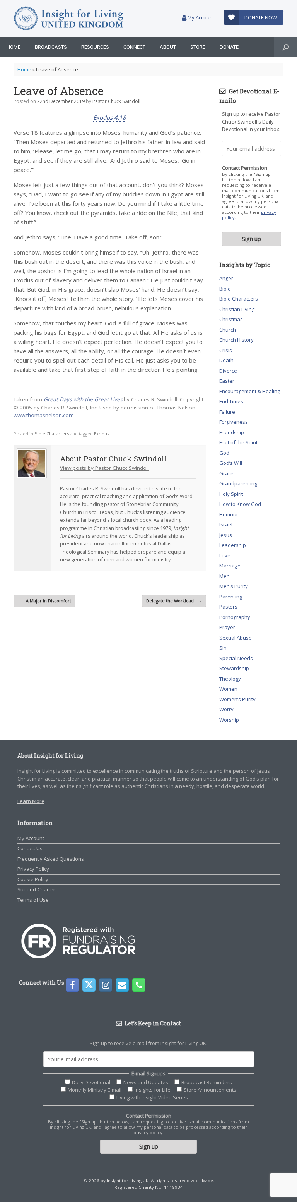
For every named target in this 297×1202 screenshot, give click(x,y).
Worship (229, 719)
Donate (229, 47)
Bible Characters (51, 434)
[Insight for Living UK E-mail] (122, 985)
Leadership (232, 545)
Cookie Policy (32, 879)
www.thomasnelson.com (44, 415)
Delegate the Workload (174, 601)
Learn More (30, 801)
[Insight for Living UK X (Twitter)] (89, 985)
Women (228, 688)
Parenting (230, 596)
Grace (226, 473)
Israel (225, 524)
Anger (226, 278)
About (168, 47)
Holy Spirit (231, 493)
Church (227, 329)
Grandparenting (238, 483)
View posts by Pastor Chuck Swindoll (104, 467)
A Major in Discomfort (44, 601)
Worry (226, 709)
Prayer (227, 627)
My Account (200, 17)
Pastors (228, 606)
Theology (230, 678)
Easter (226, 380)
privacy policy (147, 1132)
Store (197, 47)
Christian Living (236, 309)
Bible (225, 288)
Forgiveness (233, 421)
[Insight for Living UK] (69, 18)
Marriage (230, 565)
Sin (223, 647)
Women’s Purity (237, 699)
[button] (285, 47)
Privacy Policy (33, 868)
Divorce (228, 370)
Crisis (225, 350)
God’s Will (230, 462)
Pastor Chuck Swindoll (116, 101)
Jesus (225, 534)
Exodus (101, 434)
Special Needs (236, 658)
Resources (95, 47)
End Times (231, 401)
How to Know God (240, 503)
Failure (227, 411)
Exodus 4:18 (109, 117)
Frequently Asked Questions (50, 858)
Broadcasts (51, 47)
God (224, 452)
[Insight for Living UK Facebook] (72, 985)
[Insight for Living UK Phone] (138, 985)
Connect (134, 47)
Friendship (231, 432)
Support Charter (36, 889)
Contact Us (30, 848)
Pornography (234, 617)
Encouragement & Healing (249, 391)
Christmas (231, 319)
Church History (236, 339)
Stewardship (234, 668)
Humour (228, 514)
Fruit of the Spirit (238, 442)
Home (13, 47)
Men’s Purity (233, 586)
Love (224, 555)
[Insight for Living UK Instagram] (105, 985)
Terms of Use (33, 899)
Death (226, 360)
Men (224, 576)
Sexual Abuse (235, 637)
